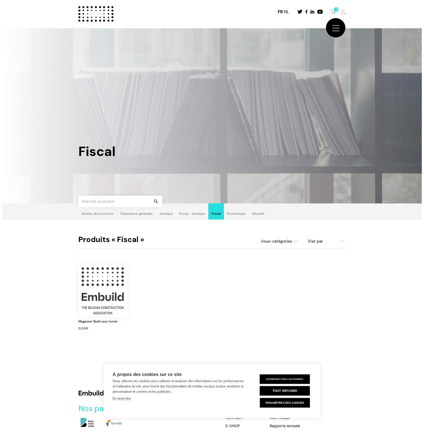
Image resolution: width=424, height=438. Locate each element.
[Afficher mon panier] (333, 11)
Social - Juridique (192, 214)
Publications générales (136, 214)
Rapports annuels (285, 425)
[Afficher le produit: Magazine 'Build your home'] (102, 297)
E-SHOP (232, 425)
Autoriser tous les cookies (284, 379)
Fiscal (216, 214)
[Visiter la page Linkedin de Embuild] (312, 12)
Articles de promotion (98, 214)
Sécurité (258, 214)
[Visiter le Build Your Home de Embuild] (87, 423)
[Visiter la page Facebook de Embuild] (306, 12)
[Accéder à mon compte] (343, 11)
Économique (236, 214)
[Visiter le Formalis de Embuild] (114, 423)
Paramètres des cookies (285, 402)
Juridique (166, 214)
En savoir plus (122, 398)
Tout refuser (285, 390)
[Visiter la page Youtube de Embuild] (320, 12)
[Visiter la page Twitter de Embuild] (299, 12)
